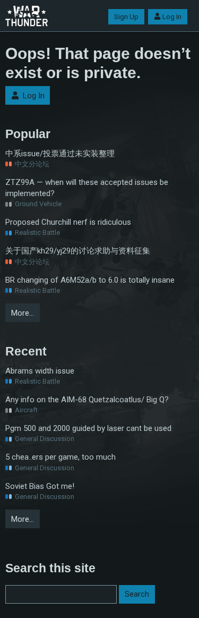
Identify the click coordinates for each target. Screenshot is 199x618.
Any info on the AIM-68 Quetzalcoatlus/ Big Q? (87, 399)
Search (137, 594)
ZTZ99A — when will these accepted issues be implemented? (86, 187)
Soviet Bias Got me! (39, 486)
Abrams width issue (39, 371)
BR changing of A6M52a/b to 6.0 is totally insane (90, 280)
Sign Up (126, 17)
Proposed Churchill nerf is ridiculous (68, 222)
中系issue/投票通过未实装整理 (60, 153)
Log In (171, 17)
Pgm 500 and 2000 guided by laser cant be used (88, 428)
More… (22, 313)
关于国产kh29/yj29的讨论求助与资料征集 (77, 251)
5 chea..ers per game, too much (60, 457)
